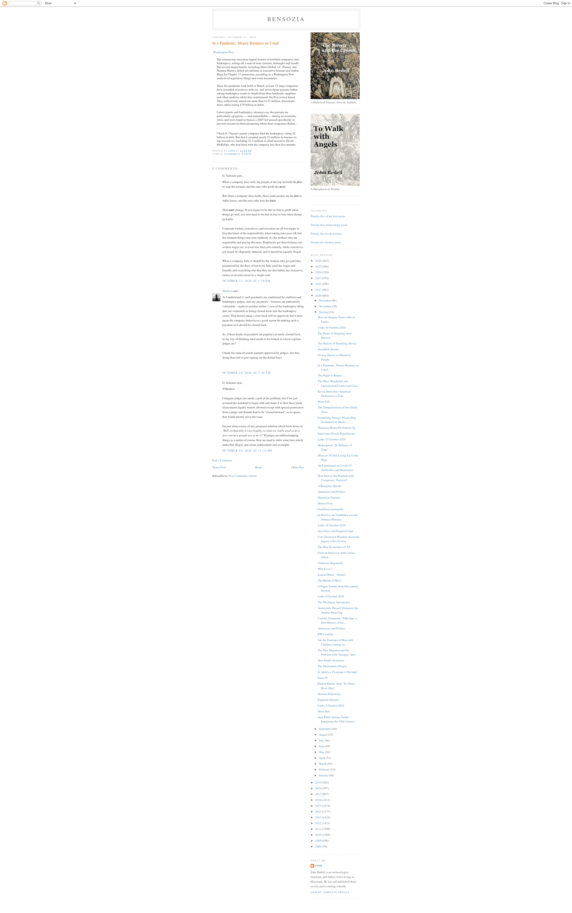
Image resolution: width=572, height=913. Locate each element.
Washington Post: (223, 52)
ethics (247, 154)
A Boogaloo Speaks (330, 486)
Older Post (297, 467)
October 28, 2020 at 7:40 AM (246, 373)
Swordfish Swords (328, 349)
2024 (318, 272)
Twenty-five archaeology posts (329, 225)
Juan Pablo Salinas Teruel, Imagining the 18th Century (336, 719)
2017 (318, 794)
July (322, 740)
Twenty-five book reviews (326, 233)
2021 (318, 290)
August (323, 735)
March (323, 764)
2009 (318, 841)
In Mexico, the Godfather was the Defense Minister (338, 517)
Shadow (227, 291)
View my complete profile (330, 892)
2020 (318, 295)
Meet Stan (324, 711)
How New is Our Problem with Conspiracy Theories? (336, 478)
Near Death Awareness (331, 660)
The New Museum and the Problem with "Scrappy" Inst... (337, 652)
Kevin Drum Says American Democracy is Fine (334, 393)
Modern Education (329, 694)
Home (258, 467)
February (324, 769)
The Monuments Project (332, 666)
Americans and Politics (331, 492)
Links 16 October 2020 (332, 525)
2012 (318, 823)
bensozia (286, 19)
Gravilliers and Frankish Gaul (335, 531)
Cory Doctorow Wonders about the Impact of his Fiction (339, 539)
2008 (318, 846)
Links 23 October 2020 (332, 439)
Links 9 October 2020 (331, 596)
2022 (318, 284)
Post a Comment (222, 460)
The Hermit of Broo (329, 580)
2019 (318, 782)
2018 (318, 788)
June (322, 746)
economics (232, 154)
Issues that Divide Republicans (336, 433)
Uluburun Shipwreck (330, 563)
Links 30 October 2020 (332, 327)
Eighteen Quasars (328, 700)
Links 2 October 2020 (331, 705)
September (325, 729)
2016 (318, 800)
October (324, 312)
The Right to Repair (330, 375)
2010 (318, 835)
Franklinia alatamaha (330, 509)
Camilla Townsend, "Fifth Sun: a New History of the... (337, 620)
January (324, 775)
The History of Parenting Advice (337, 343)
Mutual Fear (325, 503)
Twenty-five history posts (326, 242)
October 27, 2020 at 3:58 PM (246, 281)
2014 (318, 811)
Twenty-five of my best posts (328, 216)
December (325, 300)
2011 (318, 829)
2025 (318, 266)
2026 (318, 261)
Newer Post (219, 467)
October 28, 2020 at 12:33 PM (247, 450)
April (322, 758)
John (318, 865)
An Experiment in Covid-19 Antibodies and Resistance (335, 467)
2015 (318, 806)
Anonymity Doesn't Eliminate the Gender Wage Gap (338, 610)
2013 (318, 817)
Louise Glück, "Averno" (332, 575)
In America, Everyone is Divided (337, 672)
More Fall (324, 401)
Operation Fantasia (329, 497)
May (322, 752)
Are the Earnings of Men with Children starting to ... (335, 642)
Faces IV (323, 678)
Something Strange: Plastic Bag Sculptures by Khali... (337, 420)
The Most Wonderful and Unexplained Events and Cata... (338, 383)
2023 (318, 278)
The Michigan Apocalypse (334, 602)
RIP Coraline (325, 634)
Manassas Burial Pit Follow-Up (336, 428)
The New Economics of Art (334, 547)
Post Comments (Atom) (243, 476)
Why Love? (325, 569)
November (325, 306)
